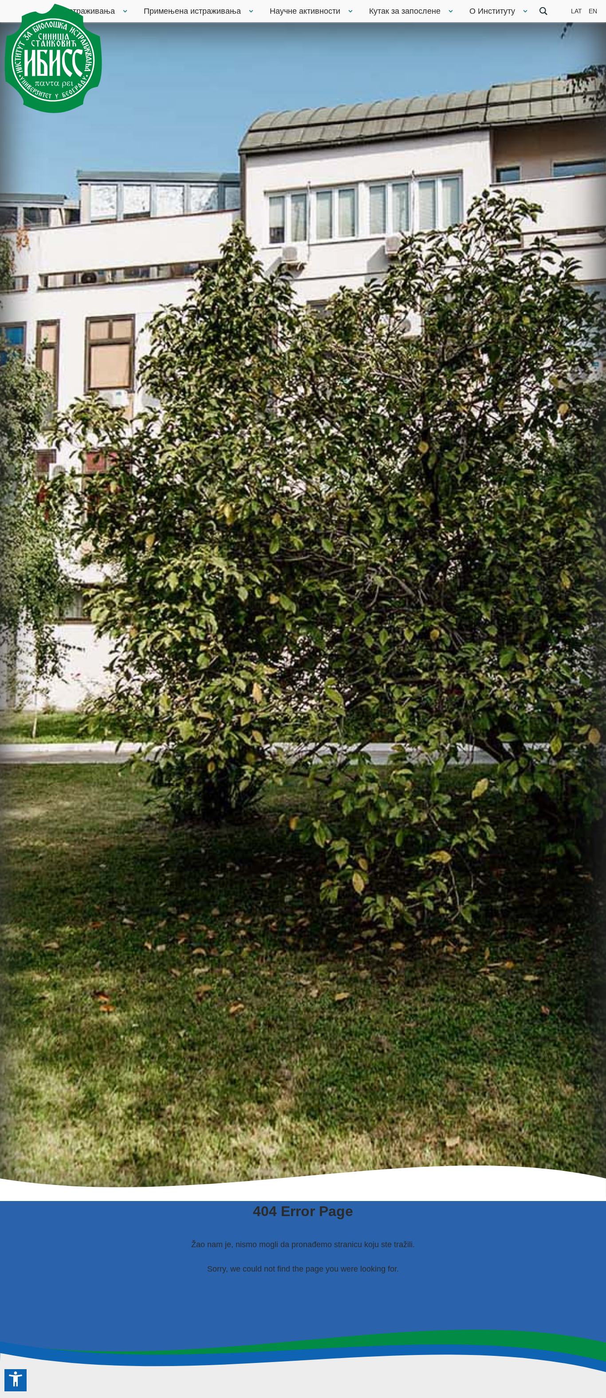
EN (593, 11)
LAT (576, 11)
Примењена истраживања (192, 11)
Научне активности (305, 11)
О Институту (492, 11)
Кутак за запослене (405, 11)
